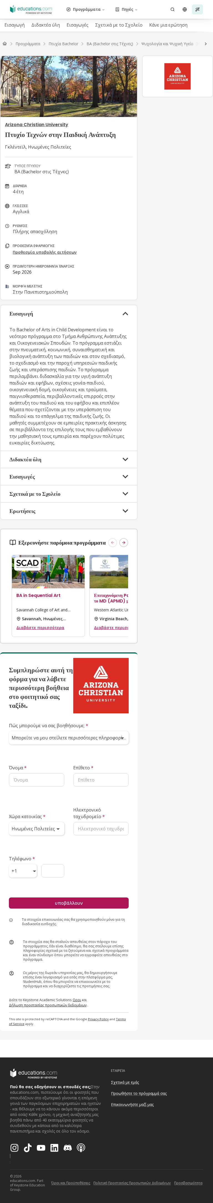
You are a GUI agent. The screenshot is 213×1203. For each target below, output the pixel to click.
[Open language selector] (185, 9)
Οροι (77, 999)
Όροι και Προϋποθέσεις (70, 1183)
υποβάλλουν (69, 903)
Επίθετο (83, 768)
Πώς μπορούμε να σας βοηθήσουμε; (48, 726)
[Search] (173, 9)
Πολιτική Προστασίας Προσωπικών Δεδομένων (132, 1183)
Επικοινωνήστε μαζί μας (132, 1104)
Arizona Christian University (36, 124)
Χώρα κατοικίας (27, 816)
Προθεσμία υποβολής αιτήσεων (45, 252)
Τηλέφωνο (22, 859)
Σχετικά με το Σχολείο (119, 25)
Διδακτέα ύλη (45, 25)
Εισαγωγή (14, 25)
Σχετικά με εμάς (125, 1082)
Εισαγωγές (77, 25)
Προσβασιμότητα (188, 1183)
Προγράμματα (87, 9)
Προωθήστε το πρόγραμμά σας (139, 1093)
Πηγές (127, 9)
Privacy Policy (98, 1019)
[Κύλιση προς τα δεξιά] (206, 44)
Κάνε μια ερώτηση (168, 25)
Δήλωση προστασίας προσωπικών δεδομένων (48, 1005)
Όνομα (18, 768)
